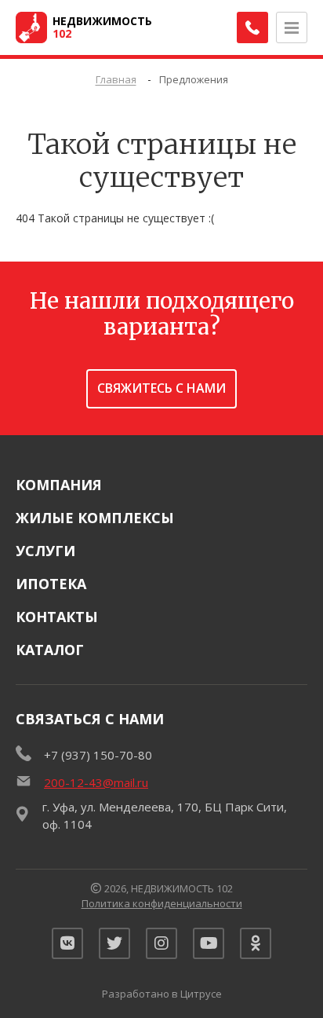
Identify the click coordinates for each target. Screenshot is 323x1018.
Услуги (45, 550)
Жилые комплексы (95, 517)
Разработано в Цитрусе (162, 994)
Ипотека (51, 583)
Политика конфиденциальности (162, 903)
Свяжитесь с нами (161, 388)
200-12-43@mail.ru (96, 782)
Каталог (50, 649)
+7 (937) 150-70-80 (98, 755)
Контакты (57, 616)
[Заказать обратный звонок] (252, 27)
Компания (59, 484)
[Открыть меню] (291, 27)
